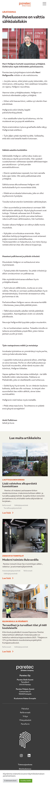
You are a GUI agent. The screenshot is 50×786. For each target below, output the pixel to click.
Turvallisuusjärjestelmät (13, 508)
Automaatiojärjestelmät (11, 571)
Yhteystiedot (25, 720)
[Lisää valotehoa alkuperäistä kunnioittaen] (25, 477)
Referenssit (6, 505)
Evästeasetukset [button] (10, 780)
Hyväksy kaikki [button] (25, 780)
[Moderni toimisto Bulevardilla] (25, 553)
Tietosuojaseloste (25, 765)
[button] (44, 3)
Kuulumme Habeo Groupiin (25, 698)
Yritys (25, 716)
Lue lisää (6, 513)
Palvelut (25, 709)
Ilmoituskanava (25, 769)
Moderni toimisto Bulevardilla (20, 560)
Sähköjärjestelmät (21, 505)
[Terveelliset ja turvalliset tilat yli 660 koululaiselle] (25, 619)
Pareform (25, 724)
